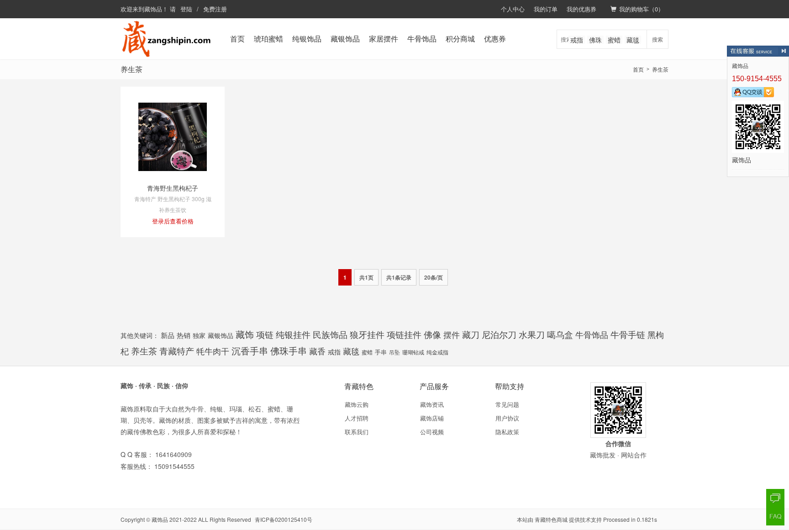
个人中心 (513, 9)
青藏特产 (176, 350)
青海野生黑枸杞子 (172, 187)
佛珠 (595, 40)
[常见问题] (775, 516)
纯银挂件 (293, 334)
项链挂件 (404, 334)
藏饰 (245, 334)
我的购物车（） (641, 9)
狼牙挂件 (367, 334)
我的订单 (546, 9)
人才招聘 (356, 418)
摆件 (451, 334)
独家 (199, 335)
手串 (381, 352)
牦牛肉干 (212, 351)
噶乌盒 (560, 334)
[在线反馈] (775, 498)
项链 (265, 334)
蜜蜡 (614, 40)
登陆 (186, 9)
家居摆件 (383, 38)
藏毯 (632, 40)
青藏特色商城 (551, 519)
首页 (237, 38)
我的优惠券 (581, 9)
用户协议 (507, 418)
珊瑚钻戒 (413, 352)
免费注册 (215, 9)
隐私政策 (507, 431)
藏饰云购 (356, 404)
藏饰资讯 (432, 404)
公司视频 (432, 431)
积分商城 (460, 38)
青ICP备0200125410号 (283, 519)
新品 (167, 335)
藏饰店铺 (432, 418)
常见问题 (507, 404)
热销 (183, 335)
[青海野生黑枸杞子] (172, 135)
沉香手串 (249, 350)
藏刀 (470, 334)
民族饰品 (330, 334)
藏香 (317, 351)
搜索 (657, 39)
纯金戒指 (437, 352)
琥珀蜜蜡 (268, 38)
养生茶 (144, 351)
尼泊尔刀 (499, 334)
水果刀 (532, 334)
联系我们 (356, 431)
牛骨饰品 (422, 38)
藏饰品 (153, 9)
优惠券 (495, 38)
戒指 (576, 40)
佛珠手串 (288, 350)
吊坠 (394, 352)
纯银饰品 (306, 38)
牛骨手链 (627, 334)
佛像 (432, 334)
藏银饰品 (345, 38)
